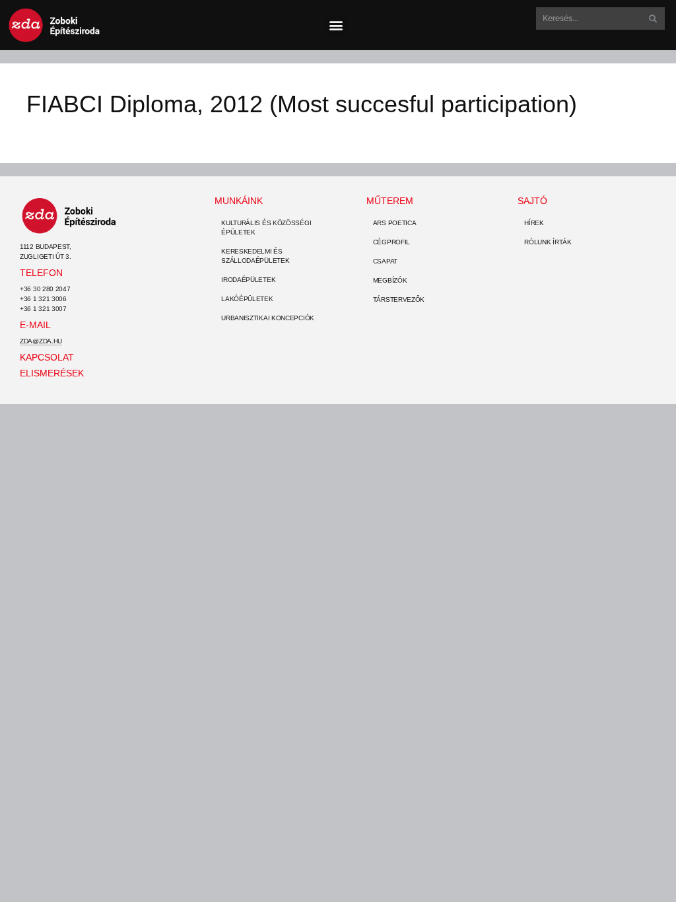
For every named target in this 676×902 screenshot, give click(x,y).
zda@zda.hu (41, 341)
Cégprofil (391, 242)
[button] (336, 25)
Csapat (385, 261)
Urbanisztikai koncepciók (267, 318)
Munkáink (239, 200)
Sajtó (532, 200)
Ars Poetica (395, 222)
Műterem (389, 200)
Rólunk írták (547, 242)
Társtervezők (398, 299)
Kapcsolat (47, 357)
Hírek (534, 222)
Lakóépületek (247, 298)
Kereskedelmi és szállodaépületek (255, 256)
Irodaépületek (248, 279)
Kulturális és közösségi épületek (266, 227)
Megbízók (390, 280)
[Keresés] (652, 18)
